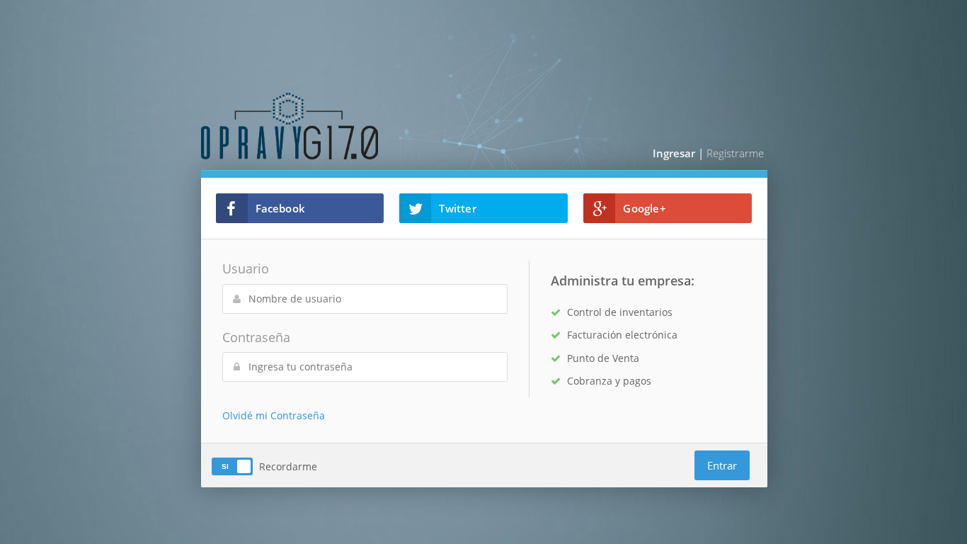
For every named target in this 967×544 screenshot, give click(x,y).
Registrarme (735, 153)
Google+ (644, 208)
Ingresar (674, 153)
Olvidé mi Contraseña (273, 415)
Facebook (281, 208)
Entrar (722, 465)
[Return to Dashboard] (338, 126)
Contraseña (256, 337)
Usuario (245, 268)
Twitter (457, 208)
